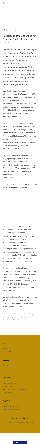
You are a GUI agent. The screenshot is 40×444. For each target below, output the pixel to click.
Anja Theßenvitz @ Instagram (27, 419)
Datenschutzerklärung (10, 406)
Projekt (10, 318)
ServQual (18, 320)
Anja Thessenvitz (18, 42)
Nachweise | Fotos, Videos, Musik (14, 389)
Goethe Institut (23, 315)
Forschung (11, 313)
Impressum (7, 351)
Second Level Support (26, 318)
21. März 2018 (6, 42)
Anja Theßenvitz (30, 313)
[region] (20, 207)
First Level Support (14, 315)
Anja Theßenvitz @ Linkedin (16, 419)
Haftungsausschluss (10, 383)
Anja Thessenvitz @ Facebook (12, 419)
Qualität (16, 313)
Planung (5, 318)
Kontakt (5, 348)
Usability (27, 320)
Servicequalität (11, 320)
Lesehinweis (7, 392)
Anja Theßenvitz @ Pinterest (23, 419)
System (22, 320)
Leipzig (29, 315)
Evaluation (5, 315)
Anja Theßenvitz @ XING (20, 419)
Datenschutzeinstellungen (12, 409)
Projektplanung (16, 318)
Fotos (5, 369)
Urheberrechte (8, 386)
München (34, 315)
